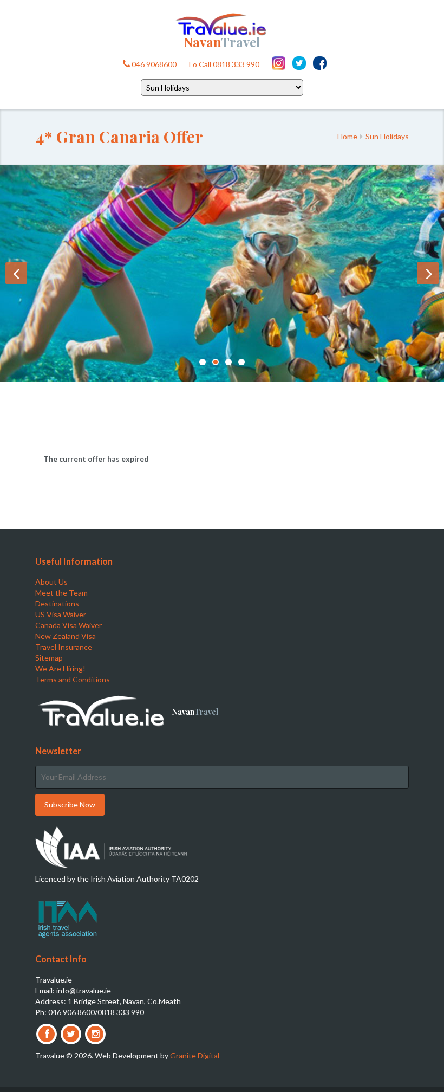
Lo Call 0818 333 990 (224, 64)
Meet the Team (61, 592)
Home (347, 136)
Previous (16, 273)
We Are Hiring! (60, 668)
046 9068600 (153, 64)
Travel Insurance (63, 646)
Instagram (278, 63)
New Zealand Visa (65, 636)
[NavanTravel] (222, 23)
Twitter (299, 63)
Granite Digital (194, 1055)
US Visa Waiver (60, 614)
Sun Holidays (387, 136)
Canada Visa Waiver (68, 625)
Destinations (57, 603)
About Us (51, 581)
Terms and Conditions (72, 679)
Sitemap (49, 657)
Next (428, 273)
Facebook (320, 63)
